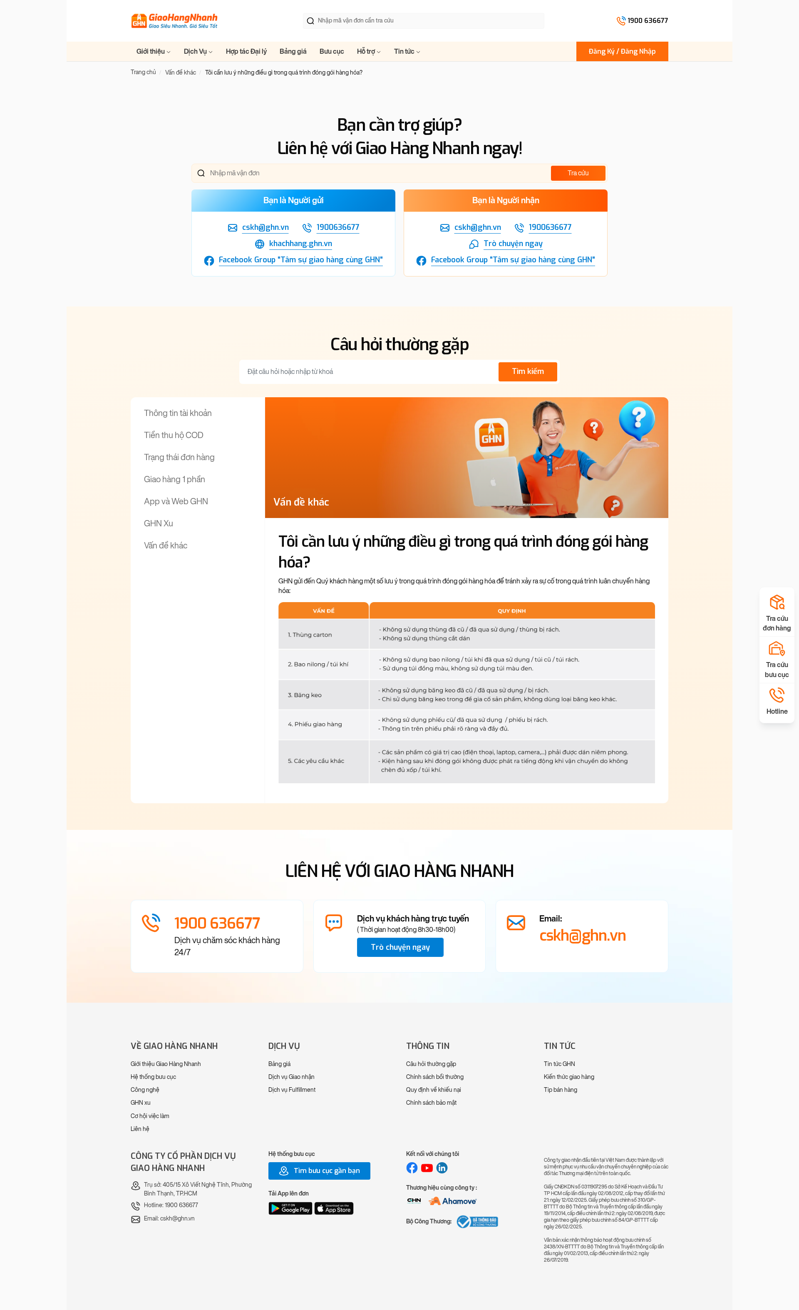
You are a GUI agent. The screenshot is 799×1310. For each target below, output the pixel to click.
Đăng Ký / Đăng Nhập (622, 51)
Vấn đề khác (165, 545)
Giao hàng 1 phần (174, 479)
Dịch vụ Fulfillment (291, 1089)
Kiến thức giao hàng (569, 1077)
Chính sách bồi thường (435, 1077)
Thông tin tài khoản (178, 413)
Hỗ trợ (366, 51)
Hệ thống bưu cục (153, 1077)
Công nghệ (145, 1089)
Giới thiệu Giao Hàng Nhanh (166, 1064)
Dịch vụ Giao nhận (291, 1077)
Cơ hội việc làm (150, 1116)
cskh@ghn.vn (582, 936)
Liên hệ (140, 1129)
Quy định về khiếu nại (433, 1089)
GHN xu (141, 1102)
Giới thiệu (151, 51)
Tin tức (405, 51)
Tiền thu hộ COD (173, 435)
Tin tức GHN (559, 1064)
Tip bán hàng (560, 1089)
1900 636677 (648, 20)
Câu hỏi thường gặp (431, 1064)
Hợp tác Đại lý (246, 51)
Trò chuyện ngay (400, 947)
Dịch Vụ (196, 51)
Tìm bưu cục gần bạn (326, 1170)
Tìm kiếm (528, 371)
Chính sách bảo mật (431, 1102)
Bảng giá (293, 51)
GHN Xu (158, 523)
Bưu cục (332, 51)
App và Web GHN (176, 501)
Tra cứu (578, 173)
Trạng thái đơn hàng (179, 457)
